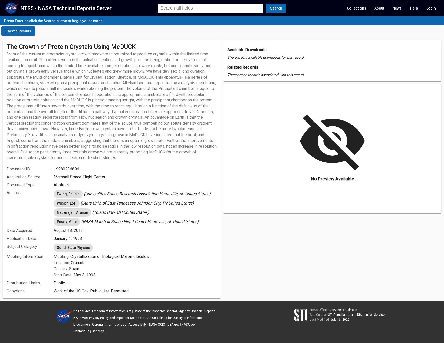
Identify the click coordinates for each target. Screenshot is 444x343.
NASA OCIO (157, 324)
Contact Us (81, 331)
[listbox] (135, 194)
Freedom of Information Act (111, 311)
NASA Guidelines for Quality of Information (173, 318)
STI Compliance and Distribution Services (357, 315)
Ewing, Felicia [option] (68, 194)
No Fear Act (81, 311)
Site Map (98, 331)
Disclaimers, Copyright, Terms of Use (99, 324)
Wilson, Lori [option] (67, 203)
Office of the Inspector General (155, 311)
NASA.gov (189, 324)
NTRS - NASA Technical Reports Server (66, 8)
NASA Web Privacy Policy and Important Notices (107, 318)
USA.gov (173, 324)
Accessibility (137, 324)
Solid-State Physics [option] (73, 248)
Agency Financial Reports (197, 311)
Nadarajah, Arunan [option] (72, 212)
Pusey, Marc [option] (67, 222)
